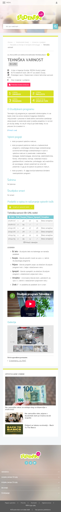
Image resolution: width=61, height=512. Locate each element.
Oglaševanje (46, 503)
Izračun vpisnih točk (21, 207)
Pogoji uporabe (10, 503)
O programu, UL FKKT (17, 361)
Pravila (23, 503)
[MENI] (4, 2)
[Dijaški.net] (30, 456)
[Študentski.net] (30, 15)
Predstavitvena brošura (20, 85)
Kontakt (34, 503)
